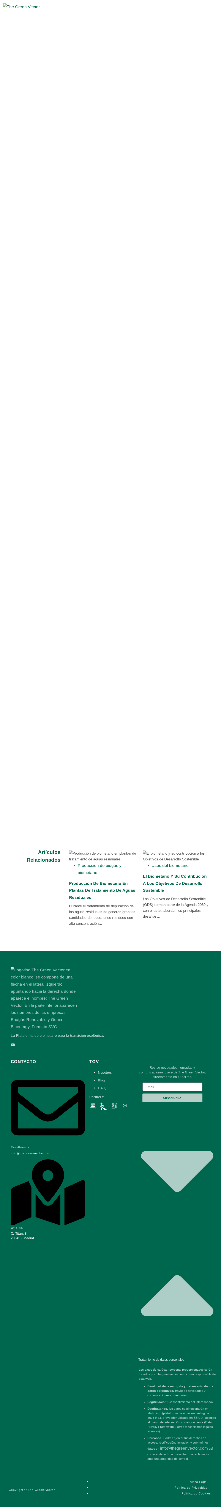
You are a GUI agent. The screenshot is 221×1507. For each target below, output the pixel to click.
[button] (177, 1230)
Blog (101, 1080)
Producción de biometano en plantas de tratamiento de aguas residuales (102, 890)
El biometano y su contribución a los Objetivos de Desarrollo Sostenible (175, 883)
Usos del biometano (170, 865)
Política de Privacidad (191, 1487)
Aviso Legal (199, 1481)
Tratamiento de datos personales (161, 1359)
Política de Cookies (196, 1493)
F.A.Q (102, 1088)
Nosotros (105, 1072)
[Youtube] (13, 1045)
